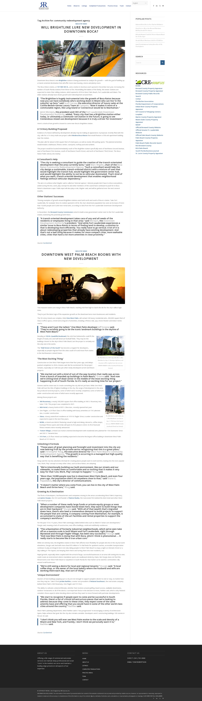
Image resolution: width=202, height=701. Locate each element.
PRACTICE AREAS (87, 673)
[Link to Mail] (163, 5)
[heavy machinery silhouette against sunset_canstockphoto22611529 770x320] (81, 285)
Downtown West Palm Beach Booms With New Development (81, 256)
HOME (84, 658)
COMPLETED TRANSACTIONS (91, 669)
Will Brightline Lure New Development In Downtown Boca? (81, 29)
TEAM (84, 676)
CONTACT (85, 680)
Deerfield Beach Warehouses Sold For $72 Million (149, 40)
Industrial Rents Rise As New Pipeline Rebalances (149, 24)
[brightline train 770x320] (81, 58)
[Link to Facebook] (153, 5)
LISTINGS (85, 666)
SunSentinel (47, 243)
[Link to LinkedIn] (156, 5)
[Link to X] (159, 5)
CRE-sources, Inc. (65, 691)
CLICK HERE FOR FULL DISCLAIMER (152, 696)
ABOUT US (85, 662)
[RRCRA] (43, 6)
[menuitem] (69, 6)
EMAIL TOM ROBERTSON (136, 662)
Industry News (81, 24)
